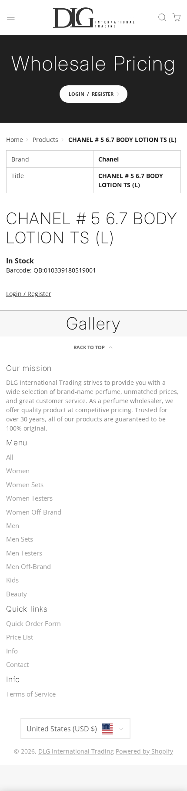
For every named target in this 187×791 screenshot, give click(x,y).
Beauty (16, 594)
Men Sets (19, 539)
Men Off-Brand (28, 566)
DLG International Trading (76, 751)
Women (18, 470)
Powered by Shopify (144, 751)
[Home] (93, 17)
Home (14, 139)
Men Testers (24, 553)
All (9, 457)
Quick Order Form (33, 623)
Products (45, 139)
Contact (17, 664)
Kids (12, 580)
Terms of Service (31, 694)
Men (12, 525)
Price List (19, 637)
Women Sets (24, 484)
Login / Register (28, 293)
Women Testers (29, 498)
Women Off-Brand (33, 512)
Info (12, 651)
